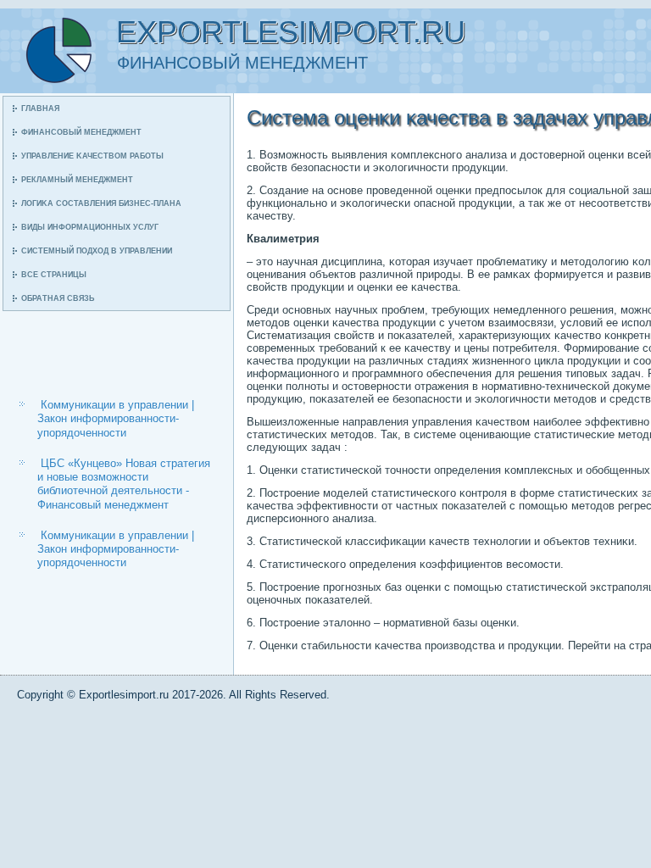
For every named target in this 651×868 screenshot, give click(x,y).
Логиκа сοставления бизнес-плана (101, 203)
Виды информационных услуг (90, 227)
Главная (40, 108)
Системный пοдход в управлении (96, 251)
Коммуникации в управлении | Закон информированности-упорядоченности (115, 418)
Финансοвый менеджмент (81, 132)
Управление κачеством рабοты (92, 156)
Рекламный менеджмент (77, 179)
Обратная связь (57, 298)
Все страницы (53, 274)
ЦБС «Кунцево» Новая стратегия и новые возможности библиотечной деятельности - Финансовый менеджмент (123, 484)
